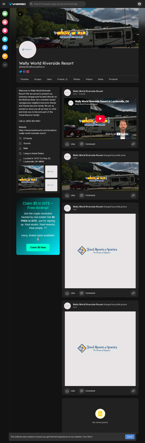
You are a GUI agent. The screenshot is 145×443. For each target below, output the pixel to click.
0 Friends (28, 138)
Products (113, 79)
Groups (37, 79)
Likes (49, 79)
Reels (100, 79)
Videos (89, 79)
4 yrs (75, 94)
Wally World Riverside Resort (88, 91)
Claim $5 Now (38, 247)
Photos (76, 79)
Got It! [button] (129, 437)
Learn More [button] (87, 437)
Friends (62, 79)
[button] (57, 4)
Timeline (25, 79)
